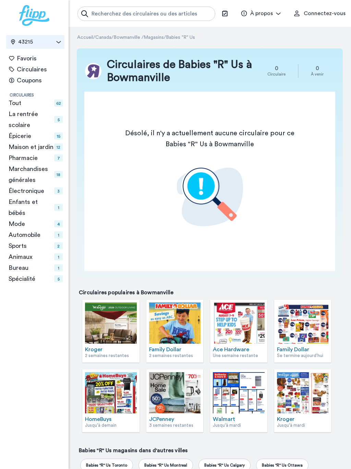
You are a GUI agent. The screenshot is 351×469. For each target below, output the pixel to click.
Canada (103, 37)
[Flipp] (34, 15)
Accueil (85, 37)
